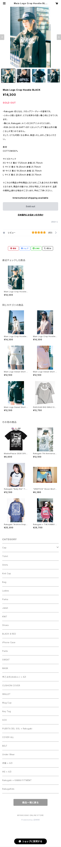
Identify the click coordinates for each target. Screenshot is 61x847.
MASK (5, 668)
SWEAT (6, 659)
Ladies (5, 590)
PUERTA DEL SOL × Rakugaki (17, 728)
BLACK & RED (9, 634)
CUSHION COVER (11, 685)
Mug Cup (7, 703)
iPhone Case (8, 642)
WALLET (6, 694)
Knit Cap (6, 573)
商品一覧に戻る (30, 802)
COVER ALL (8, 737)
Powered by (27, 820)
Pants (5, 651)
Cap (4, 547)
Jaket (5, 608)
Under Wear (8, 754)
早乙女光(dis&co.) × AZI (14, 677)
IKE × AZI (6, 771)
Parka (5, 599)
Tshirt (5, 556)
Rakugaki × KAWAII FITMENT (17, 780)
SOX (4, 720)
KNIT (4, 616)
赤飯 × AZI (7, 763)
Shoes (5, 625)
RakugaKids (8, 789)
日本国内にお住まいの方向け (30, 215)
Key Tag (6, 711)
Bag (4, 582)
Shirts (5, 565)
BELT (4, 746)
